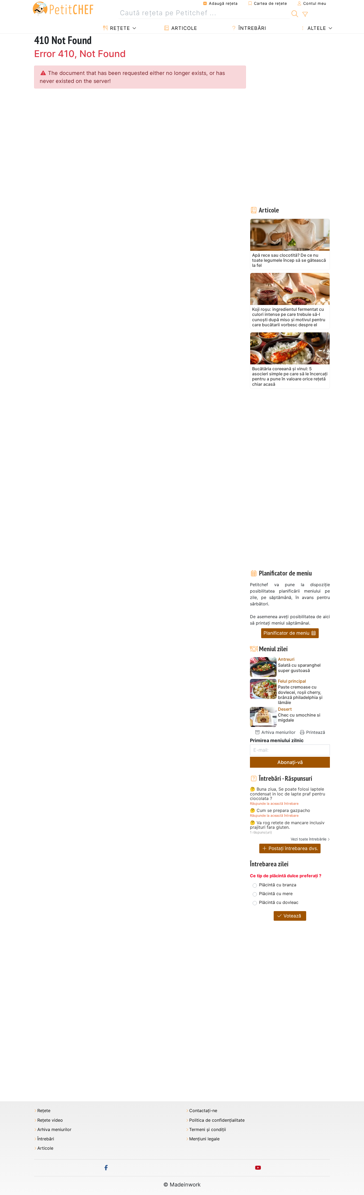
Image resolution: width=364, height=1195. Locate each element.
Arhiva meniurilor (278, 732)
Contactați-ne (203, 1110)
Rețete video (50, 1120)
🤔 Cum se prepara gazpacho (280, 810)
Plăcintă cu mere (276, 893)
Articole (183, 28)
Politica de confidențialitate (217, 1120)
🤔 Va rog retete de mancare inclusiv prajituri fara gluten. (287, 825)
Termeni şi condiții (207, 1129)
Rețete (119, 28)
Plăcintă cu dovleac (278, 902)
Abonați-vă (290, 762)
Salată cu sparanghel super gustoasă (299, 668)
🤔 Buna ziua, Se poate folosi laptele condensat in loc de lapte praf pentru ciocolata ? (287, 794)
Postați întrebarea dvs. (292, 848)
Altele (316, 28)
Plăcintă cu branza (277, 884)
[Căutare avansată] (305, 14)
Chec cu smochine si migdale (299, 718)
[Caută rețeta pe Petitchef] (294, 13)
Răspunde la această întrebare (274, 804)
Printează (315, 732)
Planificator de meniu (287, 633)
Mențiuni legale (204, 1138)
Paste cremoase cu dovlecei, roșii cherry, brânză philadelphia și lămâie (300, 695)
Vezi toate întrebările (308, 839)
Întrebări (251, 28)
